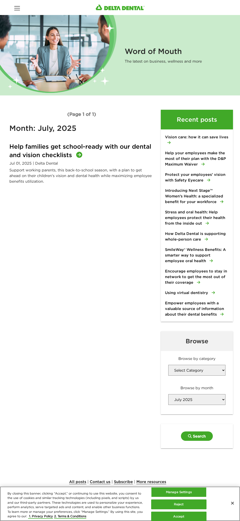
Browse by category (196, 358)
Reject (179, 504)
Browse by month (196, 387)
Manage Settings (179, 492)
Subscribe (123, 481)
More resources (151, 481)
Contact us (100, 481)
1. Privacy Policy (40, 516)
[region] (120, 504)
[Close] (232, 503)
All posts (77, 481)
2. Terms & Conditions (70, 516)
